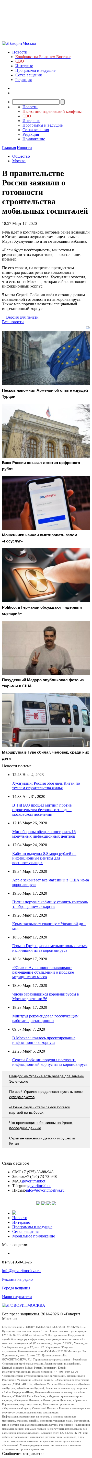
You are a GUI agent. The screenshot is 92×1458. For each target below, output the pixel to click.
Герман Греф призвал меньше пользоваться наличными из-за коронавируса (49, 948)
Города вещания (16, 1288)
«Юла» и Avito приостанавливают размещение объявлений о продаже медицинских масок (43, 972)
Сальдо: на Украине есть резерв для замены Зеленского (46, 1078)
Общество (21, 156)
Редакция (23, 79)
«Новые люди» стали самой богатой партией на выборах (39, 1109)
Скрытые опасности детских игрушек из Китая (42, 1141)
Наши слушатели (17, 1297)
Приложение (33, 139)
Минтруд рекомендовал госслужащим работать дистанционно (45, 1018)
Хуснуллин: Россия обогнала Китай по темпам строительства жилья (46, 785)
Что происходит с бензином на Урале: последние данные (41, 1125)
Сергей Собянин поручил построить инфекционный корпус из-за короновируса (49, 1062)
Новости (19, 52)
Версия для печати (22, 317)
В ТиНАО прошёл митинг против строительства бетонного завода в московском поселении (42, 809)
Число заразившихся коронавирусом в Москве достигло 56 (45, 996)
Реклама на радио (17, 1279)
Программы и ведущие (35, 70)
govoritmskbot (33, 1181)
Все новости (13, 322)
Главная (9, 147)
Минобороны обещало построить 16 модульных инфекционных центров (44, 833)
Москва (19, 161)
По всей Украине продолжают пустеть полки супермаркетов (46, 1094)
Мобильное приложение (33, 1236)
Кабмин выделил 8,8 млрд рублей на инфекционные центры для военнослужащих (44, 858)
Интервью (24, 66)
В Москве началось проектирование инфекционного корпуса (43, 1040)
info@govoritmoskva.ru (45, 1190)
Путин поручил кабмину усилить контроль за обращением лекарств (50, 904)
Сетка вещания (28, 75)
